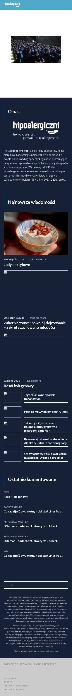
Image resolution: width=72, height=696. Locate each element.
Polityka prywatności (17, 686)
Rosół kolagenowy (16, 496)
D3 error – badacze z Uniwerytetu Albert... (31, 526)
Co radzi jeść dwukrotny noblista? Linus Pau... (33, 511)
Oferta (8, 682)
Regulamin (10, 678)
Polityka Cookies (14, 689)
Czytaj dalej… (58, 179)
